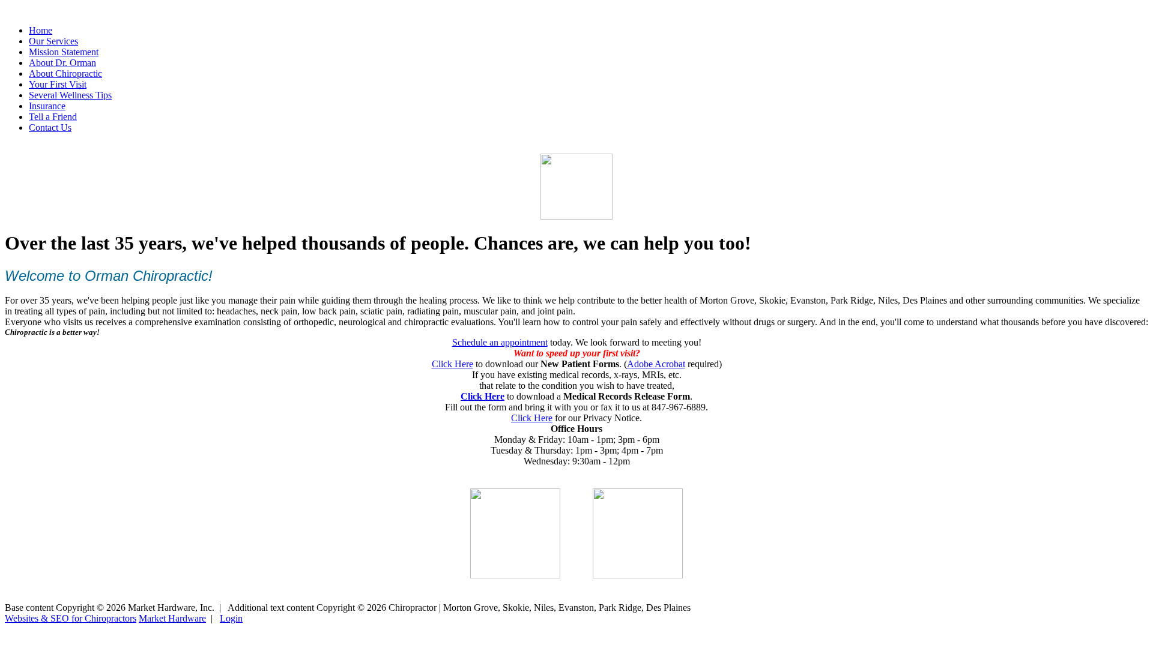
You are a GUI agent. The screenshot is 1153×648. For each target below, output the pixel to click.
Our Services (53, 41)
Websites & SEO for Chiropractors (70, 618)
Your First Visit (57, 84)
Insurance (47, 106)
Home (40, 30)
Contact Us (50, 127)
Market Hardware (172, 618)
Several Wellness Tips (70, 95)
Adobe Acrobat (656, 364)
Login (231, 618)
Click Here (452, 364)
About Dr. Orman (62, 63)
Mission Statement (63, 52)
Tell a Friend (53, 117)
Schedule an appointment (500, 342)
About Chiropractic (65, 73)
